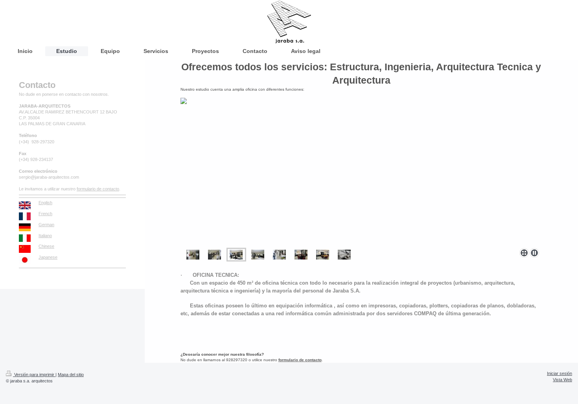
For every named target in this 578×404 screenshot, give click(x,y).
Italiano (45, 235)
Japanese (48, 257)
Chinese (46, 246)
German (46, 224)
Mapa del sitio (71, 374)
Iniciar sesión (559, 373)
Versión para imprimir (34, 374)
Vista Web (562, 379)
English (45, 202)
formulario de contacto (300, 360)
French (45, 213)
